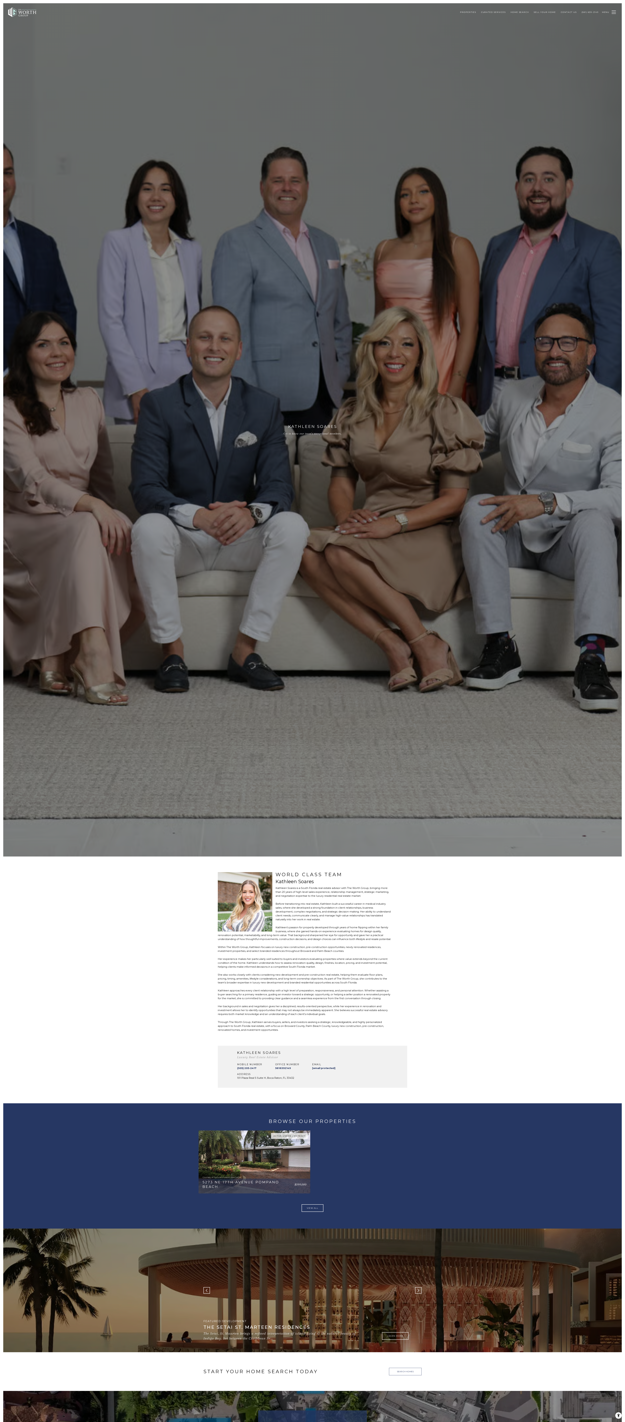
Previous (206, 1290)
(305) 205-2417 (246, 1068)
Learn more (395, 1336)
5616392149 (283, 1068)
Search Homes (405, 1371)
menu (605, 12)
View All (312, 1208)
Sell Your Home (545, 12)
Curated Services (493, 12)
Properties (468, 12)
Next (418, 1290)
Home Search (520, 12)
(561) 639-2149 (590, 12)
